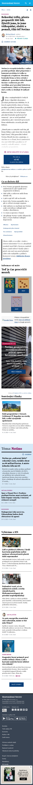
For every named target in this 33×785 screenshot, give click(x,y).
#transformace (7, 235)
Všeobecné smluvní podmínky (10, 751)
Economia (5, 731)
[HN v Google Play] (8, 718)
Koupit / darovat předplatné (10, 756)
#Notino (5, 224)
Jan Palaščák (11, 614)
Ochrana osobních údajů (9, 742)
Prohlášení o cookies (8, 745)
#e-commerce (7, 231)
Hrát (10, 291)
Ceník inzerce (6, 737)
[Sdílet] (27, 10)
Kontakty (4, 726)
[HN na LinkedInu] (21, 710)
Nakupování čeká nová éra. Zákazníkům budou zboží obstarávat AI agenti (13, 514)
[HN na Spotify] (24, 710)
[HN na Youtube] (26, 710)
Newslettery (5, 761)
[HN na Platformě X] (13, 710)
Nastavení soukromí (7, 748)
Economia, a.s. (14, 699)
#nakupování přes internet (11, 228)
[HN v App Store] (20, 718)
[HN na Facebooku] (15, 710)
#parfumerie (14, 224)
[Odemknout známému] (31, 10)
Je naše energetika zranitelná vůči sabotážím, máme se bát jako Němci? (15, 621)
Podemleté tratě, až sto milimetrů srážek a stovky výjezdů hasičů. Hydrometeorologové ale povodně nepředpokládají (13, 591)
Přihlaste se (23, 176)
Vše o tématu (16, 371)
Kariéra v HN (5, 734)
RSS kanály (5, 764)
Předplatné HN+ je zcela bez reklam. (22, 393)
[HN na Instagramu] (18, 710)
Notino (27, 62)
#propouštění (18, 231)
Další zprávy (16, 684)
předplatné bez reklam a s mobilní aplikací (14, 169)
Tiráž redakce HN (7, 729)
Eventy (4, 758)
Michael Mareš (10, 34)
